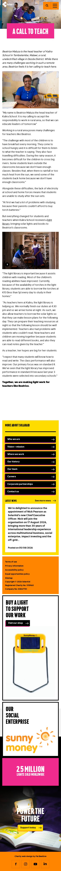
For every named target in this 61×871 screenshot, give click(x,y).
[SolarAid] (9, 6)
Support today (28, 827)
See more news (43, 500)
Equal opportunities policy (17, 574)
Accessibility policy (14, 570)
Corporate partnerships (20, 484)
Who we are (13, 439)
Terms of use (11, 562)
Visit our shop (15, 623)
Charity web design (23, 856)
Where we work (15, 454)
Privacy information (14, 566)
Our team (12, 469)
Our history (13, 461)
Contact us (13, 491)
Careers (11, 476)
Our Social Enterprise (17, 714)
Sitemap (9, 578)
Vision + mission (15, 447)
